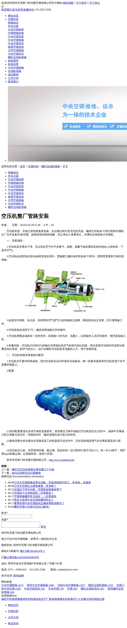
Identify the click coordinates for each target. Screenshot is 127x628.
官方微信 (94, 2)
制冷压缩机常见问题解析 (26, 473)
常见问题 (13, 26)
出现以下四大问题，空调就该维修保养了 (38, 489)
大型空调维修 (16, 50)
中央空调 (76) (56, 588)
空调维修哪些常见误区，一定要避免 (35, 496)
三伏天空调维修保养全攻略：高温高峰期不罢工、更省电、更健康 (52, 482)
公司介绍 (13, 78)
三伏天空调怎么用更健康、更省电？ (35, 486)
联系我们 (6, 9)
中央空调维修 (16, 40)
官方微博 (81, 2)
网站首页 (13, 15)
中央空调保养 (16, 29)
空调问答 (13, 19)
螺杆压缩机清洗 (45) (92, 588)
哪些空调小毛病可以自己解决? (32, 506)
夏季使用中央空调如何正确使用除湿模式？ (39, 503)
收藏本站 (28, 9)
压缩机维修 (14, 71)
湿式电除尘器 (97, 599)
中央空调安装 (16, 36)
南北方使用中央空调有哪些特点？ (34, 499)
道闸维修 (57, 599)
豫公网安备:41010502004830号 (21, 557)
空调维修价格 (16, 33)
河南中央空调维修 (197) (71, 585)
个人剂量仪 (82, 599)
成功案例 (13, 74)
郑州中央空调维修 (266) (40, 585)
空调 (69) (72, 588)
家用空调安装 (16, 47)
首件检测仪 (68, 599)
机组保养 (13, 64)
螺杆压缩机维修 (17, 57)
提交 (43, 526)
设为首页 (17, 9)
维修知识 (13, 22)
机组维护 (13, 60)
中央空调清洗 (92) (34, 588)
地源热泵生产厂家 (41, 599)
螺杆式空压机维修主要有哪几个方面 (33, 469)
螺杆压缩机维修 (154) (100, 585)
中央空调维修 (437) (12, 585)
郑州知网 (18, 575)
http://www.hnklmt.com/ (61, 460)
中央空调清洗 (16, 43)
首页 (22, 166)
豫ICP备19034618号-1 (32, 551)
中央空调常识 (16, 53)
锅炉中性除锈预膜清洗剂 (15, 599)
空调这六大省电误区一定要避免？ (34, 492)
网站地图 (68, 2)
